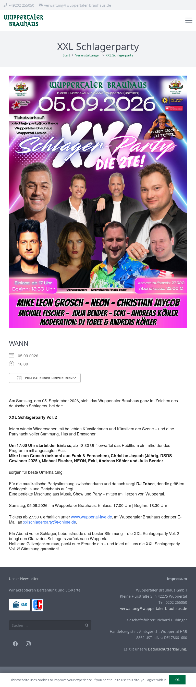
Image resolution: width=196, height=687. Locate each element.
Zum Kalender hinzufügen (48, 378)
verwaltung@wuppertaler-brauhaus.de (153, 608)
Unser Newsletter (24, 578)
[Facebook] (15, 643)
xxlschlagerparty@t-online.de (49, 522)
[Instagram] (28, 643)
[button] (188, 20)
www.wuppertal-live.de (91, 517)
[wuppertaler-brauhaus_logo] (24, 20)
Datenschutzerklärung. (167, 649)
